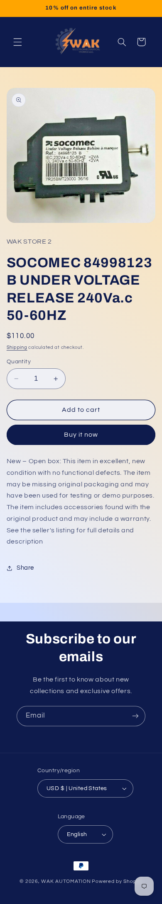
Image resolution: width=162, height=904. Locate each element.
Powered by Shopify (117, 881)
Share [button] (25, 568)
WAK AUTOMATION (66, 881)
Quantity (19, 362)
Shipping (17, 347)
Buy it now (81, 434)
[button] (17, 41)
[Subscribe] (135, 716)
